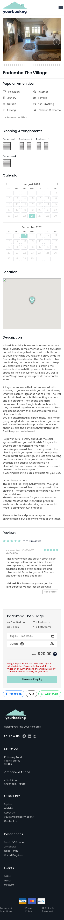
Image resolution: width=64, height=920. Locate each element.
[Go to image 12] (6, 65)
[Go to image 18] (18, 65)
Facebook (15, 693)
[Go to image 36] (55, 65)
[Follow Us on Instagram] (34, 736)
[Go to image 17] (16, 65)
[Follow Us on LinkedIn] (29, 736)
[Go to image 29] (41, 65)
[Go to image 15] (12, 65)
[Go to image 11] (4, 65)
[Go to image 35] (53, 65)
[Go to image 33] (49, 65)
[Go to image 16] (14, 65)
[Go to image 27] (37, 65)
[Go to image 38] (59, 65)
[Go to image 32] (47, 65)
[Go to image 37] (57, 65)
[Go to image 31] (45, 65)
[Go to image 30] (43, 65)
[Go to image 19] (20, 65)
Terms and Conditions (6, 909)
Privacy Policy (29, 909)
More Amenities (17, 117)
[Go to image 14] (10, 65)
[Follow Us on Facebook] (24, 736)
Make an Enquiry (32, 679)
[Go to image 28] (39, 65)
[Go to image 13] (8, 65)
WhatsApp (51, 693)
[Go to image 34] (51, 65)
